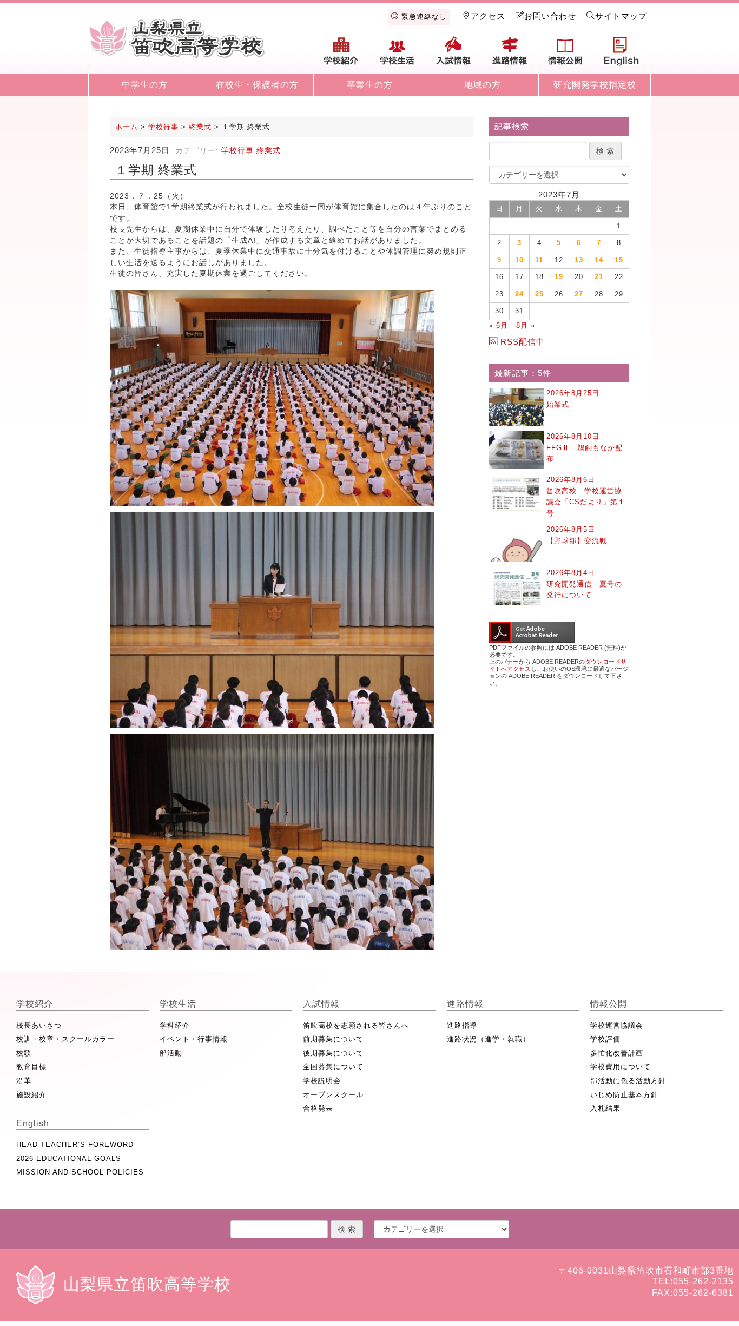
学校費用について (620, 1067)
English (621, 55)
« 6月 (498, 325)
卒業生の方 (370, 84)
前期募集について (333, 1039)
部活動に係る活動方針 (628, 1081)
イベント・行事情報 (194, 1039)
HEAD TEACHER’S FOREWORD (75, 1144)
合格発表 (318, 1108)
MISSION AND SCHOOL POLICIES (80, 1172)
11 (539, 260)
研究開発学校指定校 (594, 84)
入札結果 (605, 1108)
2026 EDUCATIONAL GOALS (68, 1159)
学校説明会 (322, 1081)
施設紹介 (31, 1095)
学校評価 (605, 1039)
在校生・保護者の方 (257, 84)
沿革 (23, 1081)
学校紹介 (341, 55)
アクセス (488, 16)
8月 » (525, 325)
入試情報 (453, 55)
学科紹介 (175, 1025)
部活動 (171, 1053)
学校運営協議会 (616, 1025)
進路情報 (509, 55)
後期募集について (333, 1053)
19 (559, 277)
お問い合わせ (550, 16)
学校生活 (398, 55)
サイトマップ (621, 16)
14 (599, 260)
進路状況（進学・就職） (488, 1039)
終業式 (268, 150)
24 (519, 294)
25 (539, 294)
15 (619, 260)
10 (519, 260)
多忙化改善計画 (616, 1053)
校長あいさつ (39, 1025)
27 (579, 294)
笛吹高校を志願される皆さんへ (356, 1025)
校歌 (23, 1053)
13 (579, 260)
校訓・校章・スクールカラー (65, 1039)
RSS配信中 (522, 341)
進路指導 (462, 1025)
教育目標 (31, 1067)
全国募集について (333, 1067)
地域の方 (482, 84)
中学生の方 (145, 84)
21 (599, 277)
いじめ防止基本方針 (624, 1095)
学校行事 (237, 150)
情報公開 (565, 55)
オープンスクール (333, 1095)
